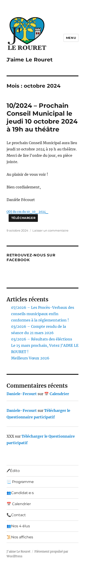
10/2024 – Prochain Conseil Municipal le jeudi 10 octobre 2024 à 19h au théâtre (42, 117)
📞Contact (16, 515)
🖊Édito (13, 471)
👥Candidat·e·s (20, 493)
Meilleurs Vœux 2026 (30, 358)
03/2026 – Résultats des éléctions (41, 339)
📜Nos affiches (20, 537)
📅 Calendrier (56, 394)
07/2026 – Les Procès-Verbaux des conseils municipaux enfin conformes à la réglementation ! (42, 313)
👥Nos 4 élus (18, 526)
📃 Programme (20, 482)
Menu (71, 38)
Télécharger (23, 218)
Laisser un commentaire (50, 230)
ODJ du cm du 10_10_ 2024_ (27, 211)
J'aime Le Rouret (30, 59)
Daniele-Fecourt (22, 394)
